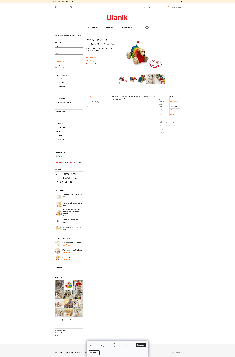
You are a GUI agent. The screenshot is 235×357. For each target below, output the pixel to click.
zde (97, 348)
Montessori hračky (62, 75)
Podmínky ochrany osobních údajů (63, 332)
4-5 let (173, 114)
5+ (170, 114)
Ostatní (59, 107)
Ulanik (171, 99)
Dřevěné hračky (61, 111)
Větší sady (62, 82)
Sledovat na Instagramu (70, 320)
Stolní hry (60, 123)
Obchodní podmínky (60, 330)
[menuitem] (95, 27)
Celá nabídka (61, 139)
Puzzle (59, 119)
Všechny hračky (60, 132)
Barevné (172, 109)
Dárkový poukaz (61, 152)
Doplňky (60, 144)
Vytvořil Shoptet (176, 352)
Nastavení (94, 353)
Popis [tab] (89, 97)
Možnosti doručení (91, 57)
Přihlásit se (60, 61)
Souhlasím (141, 345)
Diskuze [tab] (90, 106)
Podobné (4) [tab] (92, 101)
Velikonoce (60, 135)
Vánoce (59, 148)
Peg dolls (60, 79)
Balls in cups (61, 90)
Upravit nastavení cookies (83, 352)
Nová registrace (59, 65)
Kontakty (57, 335)
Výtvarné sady (61, 127)
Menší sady (62, 86)
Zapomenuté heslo (60, 67)
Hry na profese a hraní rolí (64, 102)
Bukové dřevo (173, 112)
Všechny (60, 114)
